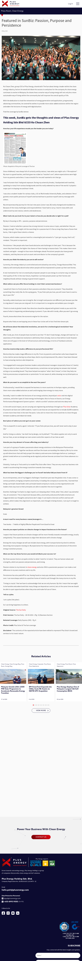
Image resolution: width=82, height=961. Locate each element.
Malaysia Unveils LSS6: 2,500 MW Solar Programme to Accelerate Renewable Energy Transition (13, 690)
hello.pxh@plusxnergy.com (15, 890)
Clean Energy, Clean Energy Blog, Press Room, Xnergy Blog (12, 665)
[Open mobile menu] (78, 4)
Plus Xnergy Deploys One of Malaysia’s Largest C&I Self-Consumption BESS (68, 689)
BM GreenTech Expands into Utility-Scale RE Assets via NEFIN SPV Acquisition (40, 689)
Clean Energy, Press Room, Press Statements (66, 665)
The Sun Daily (21, 610)
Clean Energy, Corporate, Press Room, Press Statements (40, 665)
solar (59, 395)
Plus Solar (67, 407)
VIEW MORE (41, 710)
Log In (70, 4)
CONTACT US (41, 837)
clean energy (32, 567)
